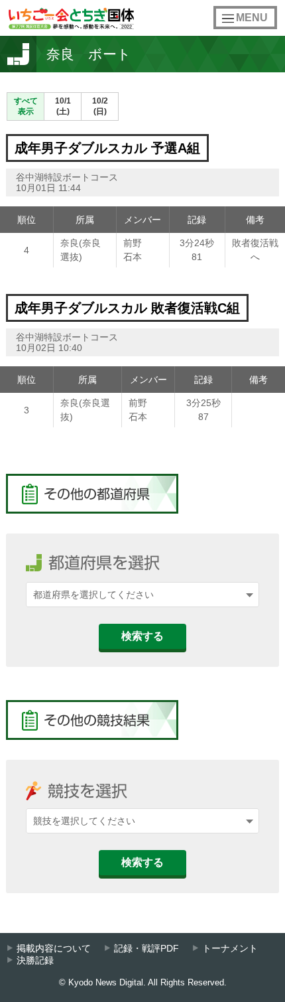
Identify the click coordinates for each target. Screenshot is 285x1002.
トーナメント (230, 949)
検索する (142, 636)
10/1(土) (63, 106)
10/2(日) (100, 106)
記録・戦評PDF (146, 949)
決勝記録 (35, 961)
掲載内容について (54, 949)
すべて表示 (26, 106)
